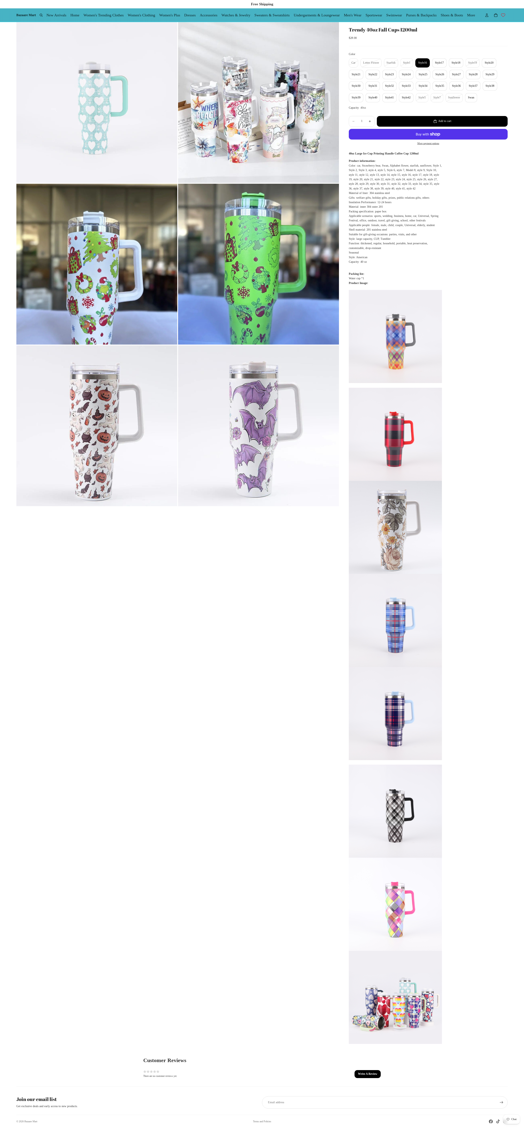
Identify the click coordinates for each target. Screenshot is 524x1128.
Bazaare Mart (30, 1121)
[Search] (41, 15)
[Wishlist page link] (503, 15)
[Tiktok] (498, 1121)
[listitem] (471, 15)
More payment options (428, 143)
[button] (368, 1074)
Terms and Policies (262, 1121)
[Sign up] (501, 1102)
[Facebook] (490, 1121)
